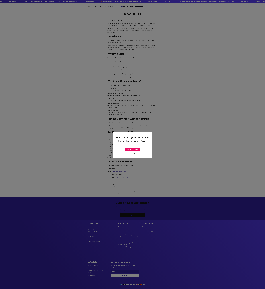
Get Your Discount (132, 149)
